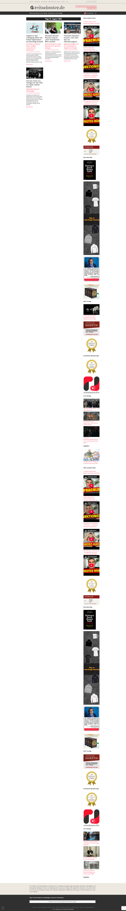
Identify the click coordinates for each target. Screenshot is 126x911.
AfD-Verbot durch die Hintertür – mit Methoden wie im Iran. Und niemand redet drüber (91, 102)
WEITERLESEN (29, 64)
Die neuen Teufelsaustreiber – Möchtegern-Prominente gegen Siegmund (91, 843)
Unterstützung (44, 1)
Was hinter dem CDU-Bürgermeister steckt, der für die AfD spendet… (90, 423)
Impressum (81, 907)
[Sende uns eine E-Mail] (91, 2)
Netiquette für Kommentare (65, 907)
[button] (95, 13)
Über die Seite (37, 1)
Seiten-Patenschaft (52, 1)
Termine (49, 907)
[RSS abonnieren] (93, 2)
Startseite (34, 907)
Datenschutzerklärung (89, 907)
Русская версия (75, 907)
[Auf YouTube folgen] (95, 2)
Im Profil (31, 1)
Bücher (58, 1)
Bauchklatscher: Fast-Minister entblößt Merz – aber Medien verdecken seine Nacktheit (90, 75)
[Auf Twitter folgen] (89, 2)
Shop (67, 1)
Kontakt (63, 1)
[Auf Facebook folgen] (87, 2)
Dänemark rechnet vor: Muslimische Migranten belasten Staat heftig (89, 872)
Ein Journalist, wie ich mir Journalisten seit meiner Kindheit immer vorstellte (89, 317)
